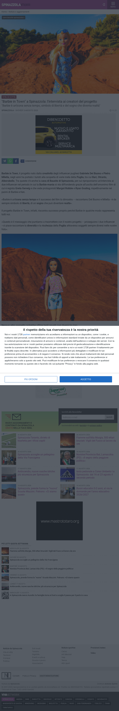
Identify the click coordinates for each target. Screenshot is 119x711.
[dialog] (59, 355)
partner (26, 334)
